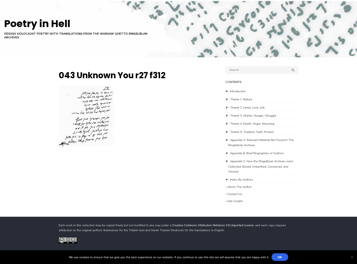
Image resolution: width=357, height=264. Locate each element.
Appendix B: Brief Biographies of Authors (257, 153)
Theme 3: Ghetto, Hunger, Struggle (253, 116)
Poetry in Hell (37, 24)
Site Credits (235, 201)
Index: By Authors (241, 180)
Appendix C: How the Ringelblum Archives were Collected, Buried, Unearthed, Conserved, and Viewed (260, 166)
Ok (280, 257)
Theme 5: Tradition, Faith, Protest (252, 132)
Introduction (238, 91)
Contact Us (234, 194)
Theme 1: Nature (241, 99)
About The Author (239, 187)
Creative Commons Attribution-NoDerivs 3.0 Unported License (213, 225)
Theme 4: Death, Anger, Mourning (252, 124)
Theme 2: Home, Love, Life (247, 108)
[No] (352, 257)
